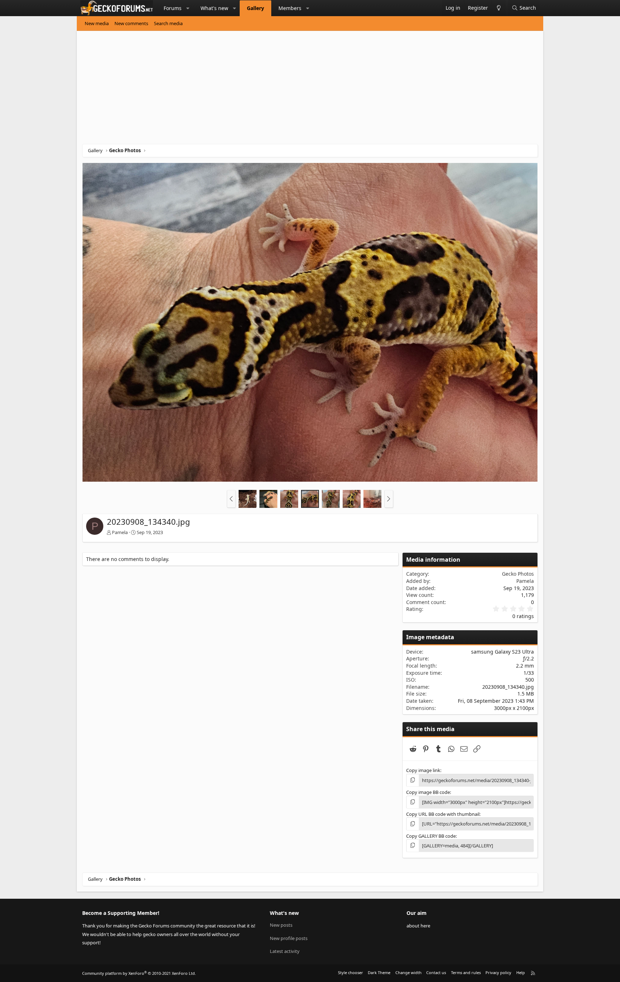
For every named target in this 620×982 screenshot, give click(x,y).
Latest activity (285, 951)
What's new (214, 8)
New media (97, 23)
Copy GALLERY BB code (431, 836)
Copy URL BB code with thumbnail (442, 814)
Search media (168, 23)
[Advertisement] (297, 90)
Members (289, 8)
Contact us (436, 972)
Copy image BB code (428, 792)
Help (520, 972)
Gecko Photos (518, 573)
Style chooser (350, 972)
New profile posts (288, 938)
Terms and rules (466, 972)
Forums (173, 8)
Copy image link (423, 770)
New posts (281, 925)
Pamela (120, 532)
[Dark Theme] (499, 8)
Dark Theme (379, 972)
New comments (131, 23)
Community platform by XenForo (139, 973)
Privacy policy (498, 972)
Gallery (255, 8)
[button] (188, 8)
